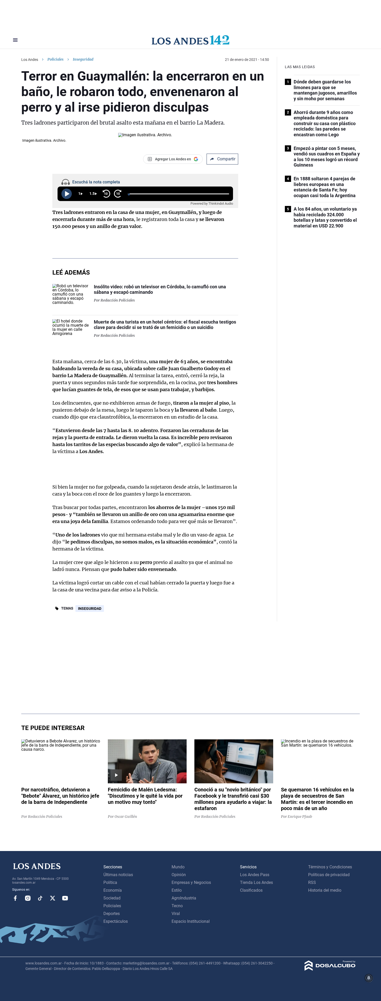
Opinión (179, 874)
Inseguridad (89, 608)
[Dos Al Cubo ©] (330, 969)
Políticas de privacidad (329, 874)
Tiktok (40, 898)
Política (110, 882)
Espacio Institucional (191, 921)
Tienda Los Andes (256, 882)
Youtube (65, 898)
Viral (176, 913)
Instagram (28, 898)
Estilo (177, 890)
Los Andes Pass (254, 874)
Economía (112, 890)
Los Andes (29, 60)
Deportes (111, 913)
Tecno (177, 905)
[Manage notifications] (369, 978)
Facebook (15, 898)
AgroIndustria (184, 898)
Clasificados (251, 890)
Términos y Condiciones (330, 866)
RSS (312, 882)
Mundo (178, 866)
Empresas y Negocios (191, 882)
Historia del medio (324, 890)
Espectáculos (115, 921)
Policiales (55, 59)
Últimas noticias (118, 874)
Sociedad (112, 898)
